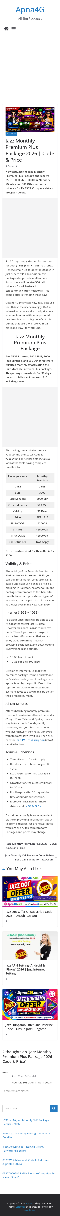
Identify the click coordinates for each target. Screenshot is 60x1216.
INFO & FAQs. (33, 806)
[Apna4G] (6, 28)
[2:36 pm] (7, 1034)
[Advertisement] (30, 64)
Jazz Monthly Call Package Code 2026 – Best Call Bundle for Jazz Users (29, 857)
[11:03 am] (17, 166)
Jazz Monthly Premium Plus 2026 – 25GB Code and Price (31, 846)
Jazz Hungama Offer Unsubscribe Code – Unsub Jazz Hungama (29, 1027)
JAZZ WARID (11, 134)
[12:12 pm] (7, 921)
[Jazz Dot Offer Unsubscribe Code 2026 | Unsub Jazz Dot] (30, 878)
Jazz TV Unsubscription (30, 740)
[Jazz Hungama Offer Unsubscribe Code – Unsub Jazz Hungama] (30, 991)
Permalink (32, 1076)
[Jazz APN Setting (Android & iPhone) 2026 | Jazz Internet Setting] (30, 933)
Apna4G (30, 9)
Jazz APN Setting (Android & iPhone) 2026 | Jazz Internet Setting (25, 969)
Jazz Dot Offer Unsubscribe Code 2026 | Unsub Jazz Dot (29, 914)
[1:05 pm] (7, 979)
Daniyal (11, 166)
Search (54, 1108)
